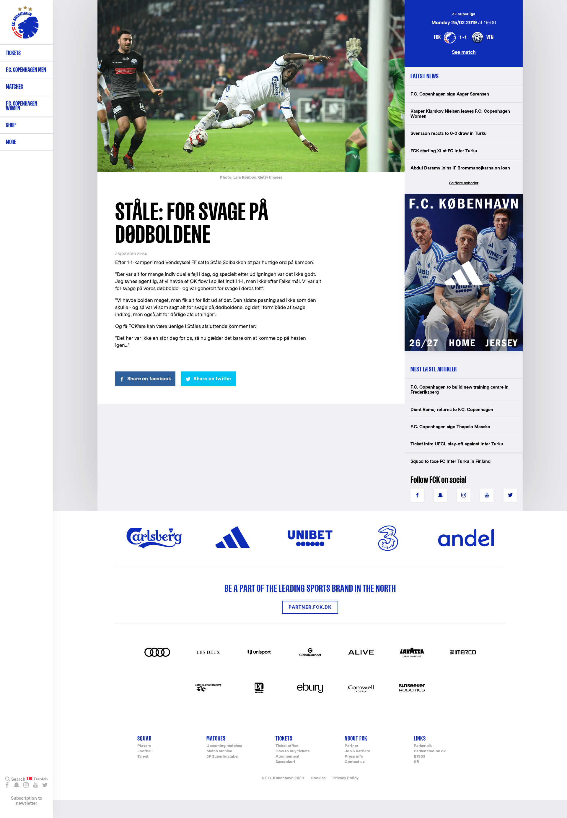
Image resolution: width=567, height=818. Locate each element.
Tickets (13, 52)
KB (416, 762)
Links (420, 738)
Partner (351, 746)
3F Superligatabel (222, 757)
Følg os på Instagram (26, 785)
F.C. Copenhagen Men (26, 69)
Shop (11, 125)
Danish (41, 779)
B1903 (419, 757)
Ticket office (287, 746)
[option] (251, 86)
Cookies (318, 778)
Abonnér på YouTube (35, 785)
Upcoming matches (224, 746)
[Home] (25, 25)
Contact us (355, 762)
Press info (354, 757)
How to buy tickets (293, 751)
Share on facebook (149, 378)
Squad (144, 738)
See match (464, 51)
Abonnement (287, 757)
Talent (143, 757)
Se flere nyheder (463, 183)
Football (145, 751)
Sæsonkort (285, 762)
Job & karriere (357, 751)
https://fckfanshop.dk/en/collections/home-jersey (461, 200)
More (11, 141)
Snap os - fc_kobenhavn (16, 785)
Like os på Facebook (7, 785)
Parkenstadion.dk (430, 751)
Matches (14, 86)
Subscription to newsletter (26, 801)
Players (144, 746)
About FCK (356, 738)
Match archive (219, 751)
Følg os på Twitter (45, 785)
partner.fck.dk (310, 607)
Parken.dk (423, 746)
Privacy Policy (346, 778)
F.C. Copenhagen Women (21, 105)
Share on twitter (212, 378)
